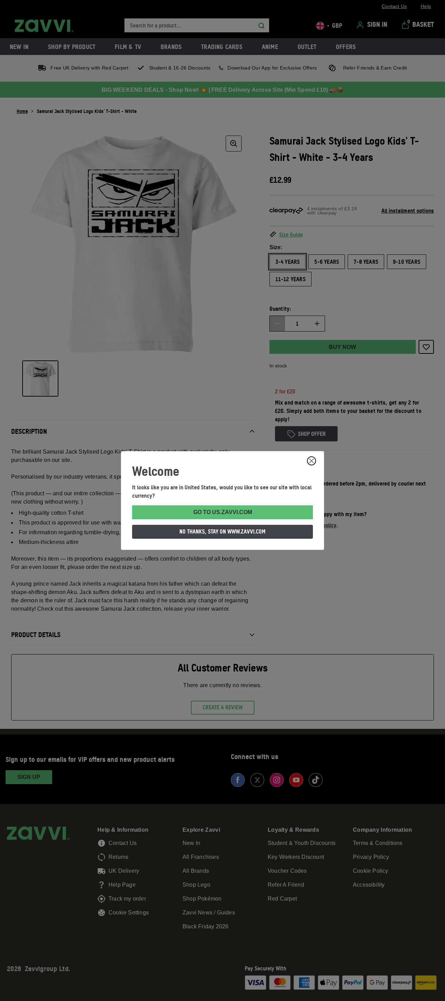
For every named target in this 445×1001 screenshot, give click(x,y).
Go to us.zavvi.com (222, 512)
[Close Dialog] (311, 461)
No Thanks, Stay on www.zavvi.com (222, 531)
